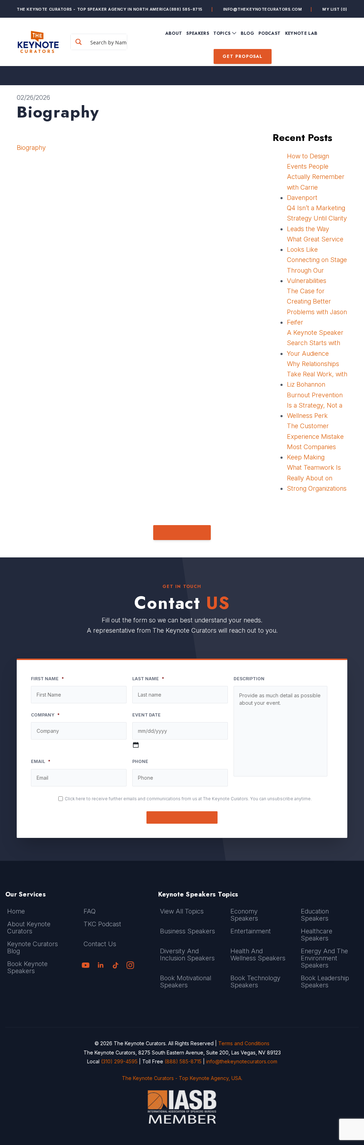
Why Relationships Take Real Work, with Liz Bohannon (317, 374)
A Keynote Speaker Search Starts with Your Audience (315, 343)
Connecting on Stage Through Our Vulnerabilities (317, 270)
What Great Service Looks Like (315, 244)
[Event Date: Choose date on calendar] (135, 744)
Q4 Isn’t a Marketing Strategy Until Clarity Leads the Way (317, 218)
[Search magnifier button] (78, 42)
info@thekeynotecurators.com (262, 9)
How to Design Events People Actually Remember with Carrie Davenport (315, 176)
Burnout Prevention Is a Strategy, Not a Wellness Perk (315, 405)
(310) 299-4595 (119, 1061)
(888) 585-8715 (186, 9)
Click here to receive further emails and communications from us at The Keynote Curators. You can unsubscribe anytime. (188, 798)
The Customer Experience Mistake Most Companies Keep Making (315, 441)
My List (334, 9)
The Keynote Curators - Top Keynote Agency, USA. (182, 1078)
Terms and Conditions (243, 1043)
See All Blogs (182, 532)
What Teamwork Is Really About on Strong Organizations (317, 478)
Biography (31, 147)
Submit (182, 817)
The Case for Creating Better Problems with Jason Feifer (317, 306)
